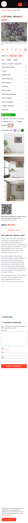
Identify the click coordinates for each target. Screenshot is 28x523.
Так (9, 519)
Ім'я (2, 352)
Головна (3, 10)
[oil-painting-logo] (4, 4)
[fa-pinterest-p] (11, 50)
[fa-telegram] (25, 50)
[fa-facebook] (7, 50)
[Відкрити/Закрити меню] (25, 4)
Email (3, 357)
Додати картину (15, 230)
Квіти (20, 55)
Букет (15, 59)
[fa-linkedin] (16, 50)
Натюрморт (13, 55)
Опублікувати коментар (14, 366)
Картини (9, 10)
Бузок (9, 59)
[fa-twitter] (2, 50)
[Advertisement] (14, 299)
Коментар (4, 330)
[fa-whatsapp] (20, 50)
